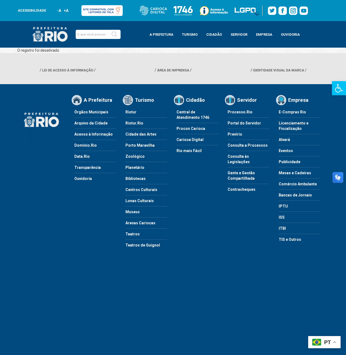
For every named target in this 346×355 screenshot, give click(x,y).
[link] (339, 88)
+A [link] (66, 10)
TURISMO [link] (190, 34)
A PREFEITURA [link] (161, 34)
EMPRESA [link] (264, 34)
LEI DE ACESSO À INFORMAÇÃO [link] (67, 70)
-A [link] (59, 10)
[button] (114, 34)
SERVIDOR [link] (239, 34)
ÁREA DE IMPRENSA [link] (173, 70)
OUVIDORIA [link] (290, 34)
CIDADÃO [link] (214, 34)
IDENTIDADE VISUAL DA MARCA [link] (278, 70)
